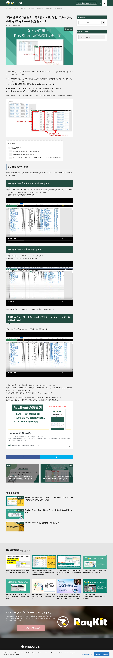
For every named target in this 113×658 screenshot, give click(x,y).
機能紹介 (15, 25)
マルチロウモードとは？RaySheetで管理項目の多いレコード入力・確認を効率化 (69, 572)
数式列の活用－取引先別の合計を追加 (22, 154)
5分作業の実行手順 (14, 148)
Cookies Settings (86, 654)
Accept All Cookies (102, 654)
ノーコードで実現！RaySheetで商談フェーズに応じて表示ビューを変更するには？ (44, 596)
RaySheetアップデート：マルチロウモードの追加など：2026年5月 (94, 571)
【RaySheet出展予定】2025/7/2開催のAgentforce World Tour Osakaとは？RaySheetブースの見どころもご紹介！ (69, 596)
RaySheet (16, 8)
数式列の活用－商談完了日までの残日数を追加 (24, 151)
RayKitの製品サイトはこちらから (86, 3)
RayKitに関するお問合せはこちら (31, 628)
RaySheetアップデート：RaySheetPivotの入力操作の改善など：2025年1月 (94, 596)
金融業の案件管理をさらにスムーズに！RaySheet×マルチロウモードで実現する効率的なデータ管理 (49, 499)
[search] (103, 22)
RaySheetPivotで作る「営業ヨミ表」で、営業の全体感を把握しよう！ (49, 511)
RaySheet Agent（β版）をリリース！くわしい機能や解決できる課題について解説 (18, 596)
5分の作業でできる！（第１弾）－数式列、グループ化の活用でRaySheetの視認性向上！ (42, 8)
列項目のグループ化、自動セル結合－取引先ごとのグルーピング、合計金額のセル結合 (35, 158)
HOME (9, 8)
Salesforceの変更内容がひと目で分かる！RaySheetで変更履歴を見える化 (17, 571)
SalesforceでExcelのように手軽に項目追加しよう (43, 523)
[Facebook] (23, 457)
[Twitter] (56, 457)
